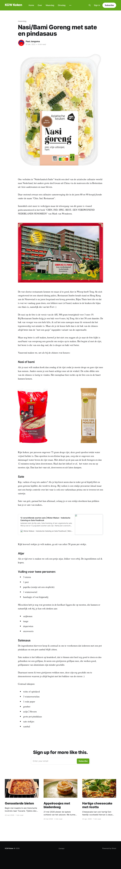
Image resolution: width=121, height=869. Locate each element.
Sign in (97, 5)
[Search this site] (90, 5)
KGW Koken (13, 5)
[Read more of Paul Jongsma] (21, 43)
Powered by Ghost (109, 848)
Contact (61, 848)
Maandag (50, 5)
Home (31, 5)
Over (40, 5)
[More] (70, 5)
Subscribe (109, 5)
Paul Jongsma (33, 41)
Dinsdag (61, 5)
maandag (22, 21)
